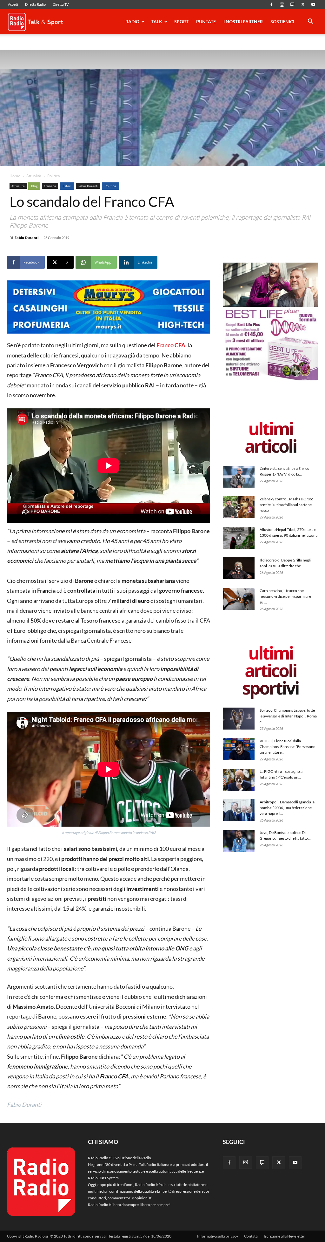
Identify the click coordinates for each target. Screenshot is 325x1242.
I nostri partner (243, 21)
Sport (181, 21)
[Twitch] (292, 4)
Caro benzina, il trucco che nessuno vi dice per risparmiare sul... (285, 596)
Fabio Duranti (88, 186)
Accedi (13, 4)
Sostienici (282, 21)
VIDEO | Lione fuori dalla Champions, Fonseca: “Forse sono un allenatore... (287, 746)
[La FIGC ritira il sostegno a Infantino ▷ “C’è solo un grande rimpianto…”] (239, 780)
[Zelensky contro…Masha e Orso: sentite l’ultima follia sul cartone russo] (239, 507)
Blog (34, 186)
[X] (303, 4)
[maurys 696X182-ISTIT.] (108, 307)
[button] (310, 22)
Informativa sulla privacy (217, 1236)
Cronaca (50, 186)
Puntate (206, 21)
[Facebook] (271, 4)
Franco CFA (170, 345)
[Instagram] (282, 4)
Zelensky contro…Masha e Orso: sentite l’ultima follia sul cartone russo (286, 505)
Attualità (33, 176)
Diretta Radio (35, 4)
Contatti (251, 1236)
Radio (132, 21)
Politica (110, 186)
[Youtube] (313, 4)
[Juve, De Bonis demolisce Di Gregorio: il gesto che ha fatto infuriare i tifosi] (239, 841)
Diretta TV (61, 4)
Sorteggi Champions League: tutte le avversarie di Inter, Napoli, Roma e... (288, 716)
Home (15, 176)
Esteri (67, 186)
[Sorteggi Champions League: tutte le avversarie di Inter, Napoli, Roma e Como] (239, 719)
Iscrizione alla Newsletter (284, 1236)
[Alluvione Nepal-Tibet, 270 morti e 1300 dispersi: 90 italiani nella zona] (239, 538)
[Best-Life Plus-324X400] (270, 379)
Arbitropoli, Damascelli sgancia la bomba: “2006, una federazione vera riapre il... (287, 808)
